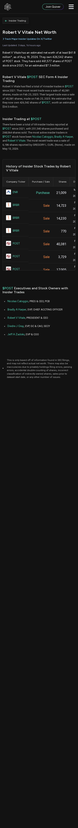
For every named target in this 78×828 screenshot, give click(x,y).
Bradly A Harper (63, 136)
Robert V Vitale (16, 140)
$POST (32, 77)
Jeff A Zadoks (16, 334)
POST (16, 243)
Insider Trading (17, 20)
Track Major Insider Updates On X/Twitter (28, 38)
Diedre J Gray (15, 326)
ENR (15, 192)
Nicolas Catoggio (42, 136)
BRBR (16, 205)
